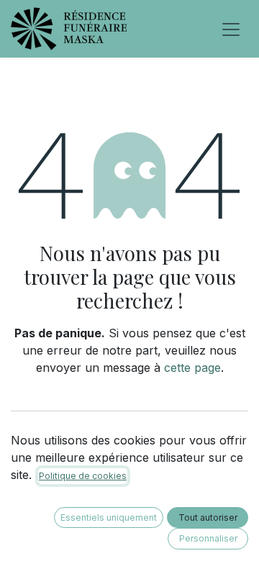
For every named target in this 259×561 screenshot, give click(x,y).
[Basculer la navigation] (231, 29)
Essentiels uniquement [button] (108, 517)
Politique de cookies (83, 475)
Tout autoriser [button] (207, 517)
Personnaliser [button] (208, 538)
